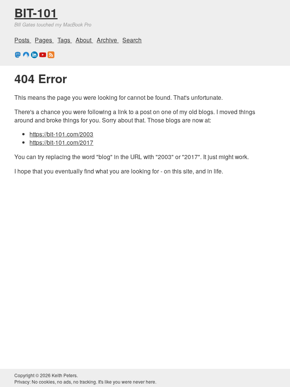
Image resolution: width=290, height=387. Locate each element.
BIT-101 (35, 12)
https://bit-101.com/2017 (61, 142)
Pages (44, 40)
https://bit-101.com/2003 (61, 134)
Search (132, 40)
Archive (108, 40)
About (84, 40)
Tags (64, 40)
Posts (22, 40)
